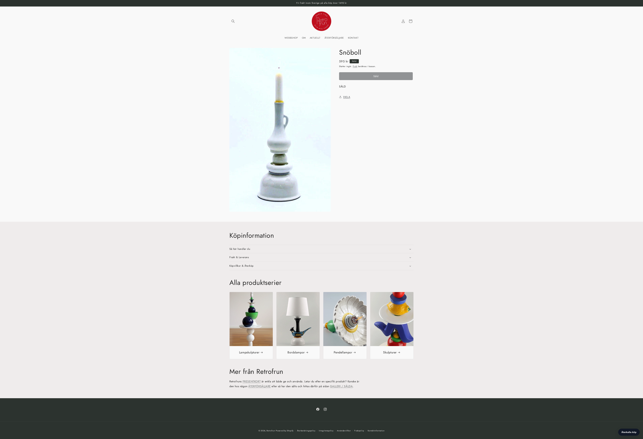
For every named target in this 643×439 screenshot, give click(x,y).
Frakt (355, 66)
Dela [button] (346, 96)
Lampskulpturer (249, 352)
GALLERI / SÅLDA (341, 386)
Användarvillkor (344, 430)
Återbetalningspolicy (306, 430)
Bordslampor (296, 352)
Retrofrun (271, 430)
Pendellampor (343, 352)
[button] (233, 21)
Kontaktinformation (376, 430)
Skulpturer (390, 352)
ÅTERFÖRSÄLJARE (259, 386)
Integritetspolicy (326, 430)
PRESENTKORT (252, 381)
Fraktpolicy (359, 430)
